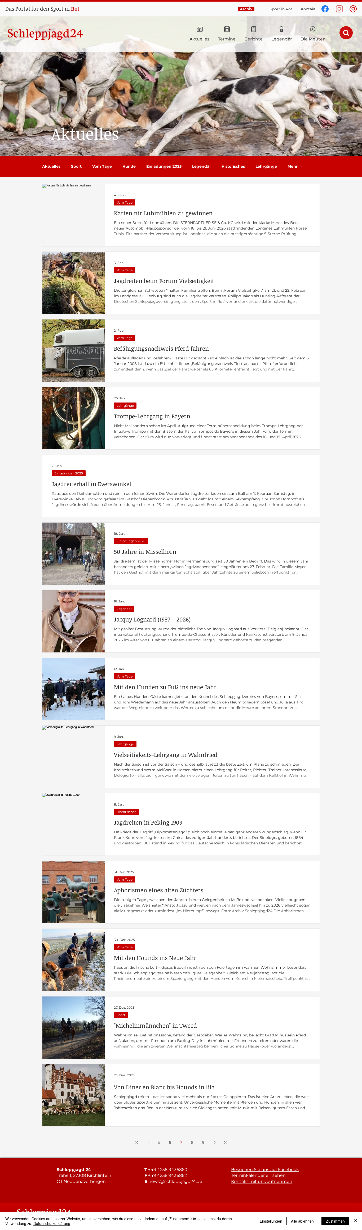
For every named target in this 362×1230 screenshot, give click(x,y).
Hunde (129, 166)
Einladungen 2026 (131, 541)
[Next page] (214, 1142)
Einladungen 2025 (164, 166)
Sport (76, 166)
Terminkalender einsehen (258, 1175)
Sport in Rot (281, 9)
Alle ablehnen (302, 1221)
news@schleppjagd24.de (175, 1181)
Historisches (233, 166)
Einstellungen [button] (271, 1221)
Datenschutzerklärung (51, 1223)
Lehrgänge (266, 166)
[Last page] (225, 1142)
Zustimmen (335, 1221)
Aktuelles (51, 166)
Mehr (293, 166)
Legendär (201, 166)
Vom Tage (102, 166)
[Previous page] (147, 1142)
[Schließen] (355, 1221)
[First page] (136, 1142)
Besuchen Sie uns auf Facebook (265, 1169)
